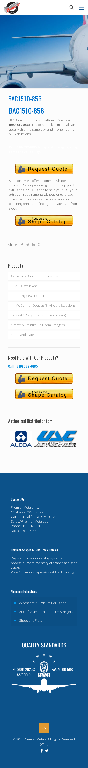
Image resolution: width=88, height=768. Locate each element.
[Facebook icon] (41, 750)
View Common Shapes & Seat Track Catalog (42, 572)
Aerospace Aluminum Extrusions (34, 276)
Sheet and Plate (22, 335)
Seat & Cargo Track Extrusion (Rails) (40, 315)
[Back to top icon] (44, 728)
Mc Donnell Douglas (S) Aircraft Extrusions (45, 305)
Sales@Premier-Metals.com (31, 521)
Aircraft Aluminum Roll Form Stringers (38, 325)
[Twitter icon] (46, 750)
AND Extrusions (26, 286)
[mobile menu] (81, 7)
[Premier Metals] (12, 7)
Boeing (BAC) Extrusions (32, 295)
